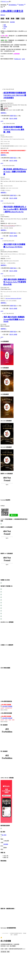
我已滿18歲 (3, 951)
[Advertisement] (14, 73)
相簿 (4, 25)
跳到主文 (3, 15)
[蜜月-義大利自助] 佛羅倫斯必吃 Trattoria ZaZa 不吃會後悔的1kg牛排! (14, 281)
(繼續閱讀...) (4, 112)
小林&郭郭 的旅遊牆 (6, 704)
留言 (15, 115)
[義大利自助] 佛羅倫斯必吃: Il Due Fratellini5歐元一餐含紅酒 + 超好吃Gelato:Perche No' (15, 209)
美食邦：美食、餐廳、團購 (7, 720)
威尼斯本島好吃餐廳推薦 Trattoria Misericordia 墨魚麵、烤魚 (13, 129)
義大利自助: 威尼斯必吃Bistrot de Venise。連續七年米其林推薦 (15, 171)
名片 (4, 28)
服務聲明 (16, 934)
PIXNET (6, 933)
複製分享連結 (4, 710)
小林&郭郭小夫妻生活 (12, 11)
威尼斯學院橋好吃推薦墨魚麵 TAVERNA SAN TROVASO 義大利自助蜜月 (14, 95)
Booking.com (17, 58)
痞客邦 (11, 115)
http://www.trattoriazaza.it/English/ (13, 298)
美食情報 (12, 22)
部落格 (5, 26)
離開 (8, 951)
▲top (2, 121)
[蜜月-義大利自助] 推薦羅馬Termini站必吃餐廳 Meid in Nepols (14, 319)
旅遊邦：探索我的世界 (6, 708)
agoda (23, 58)
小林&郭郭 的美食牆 (6, 716)
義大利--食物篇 (13, 118)
